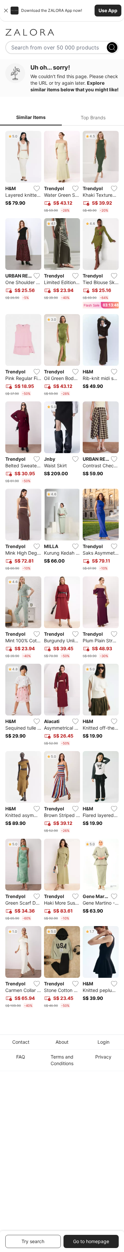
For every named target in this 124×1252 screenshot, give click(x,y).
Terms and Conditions (62, 1060)
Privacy (103, 1057)
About (62, 1042)
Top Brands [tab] (93, 117)
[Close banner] (6, 10)
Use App (108, 10)
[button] (62, 10)
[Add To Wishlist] (36, 188)
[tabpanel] (62, 571)
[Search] (112, 47)
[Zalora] (62, 32)
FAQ (20, 1057)
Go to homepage (91, 1241)
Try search (32, 1241)
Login (103, 1042)
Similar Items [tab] (31, 117)
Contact (20, 1042)
